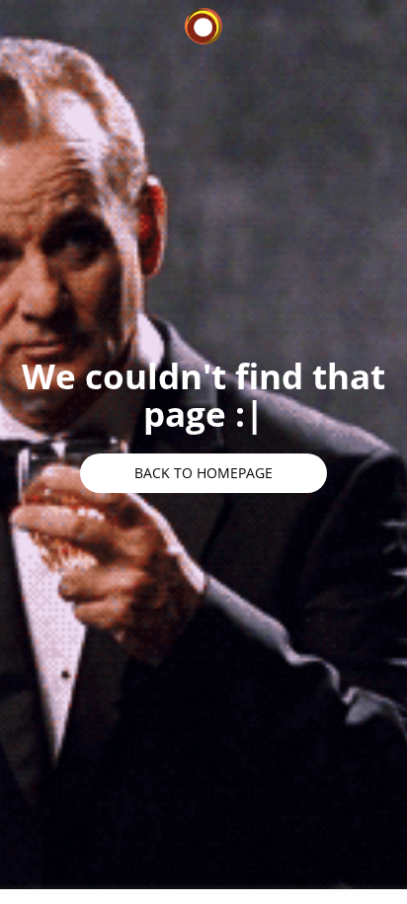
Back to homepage (203, 472)
